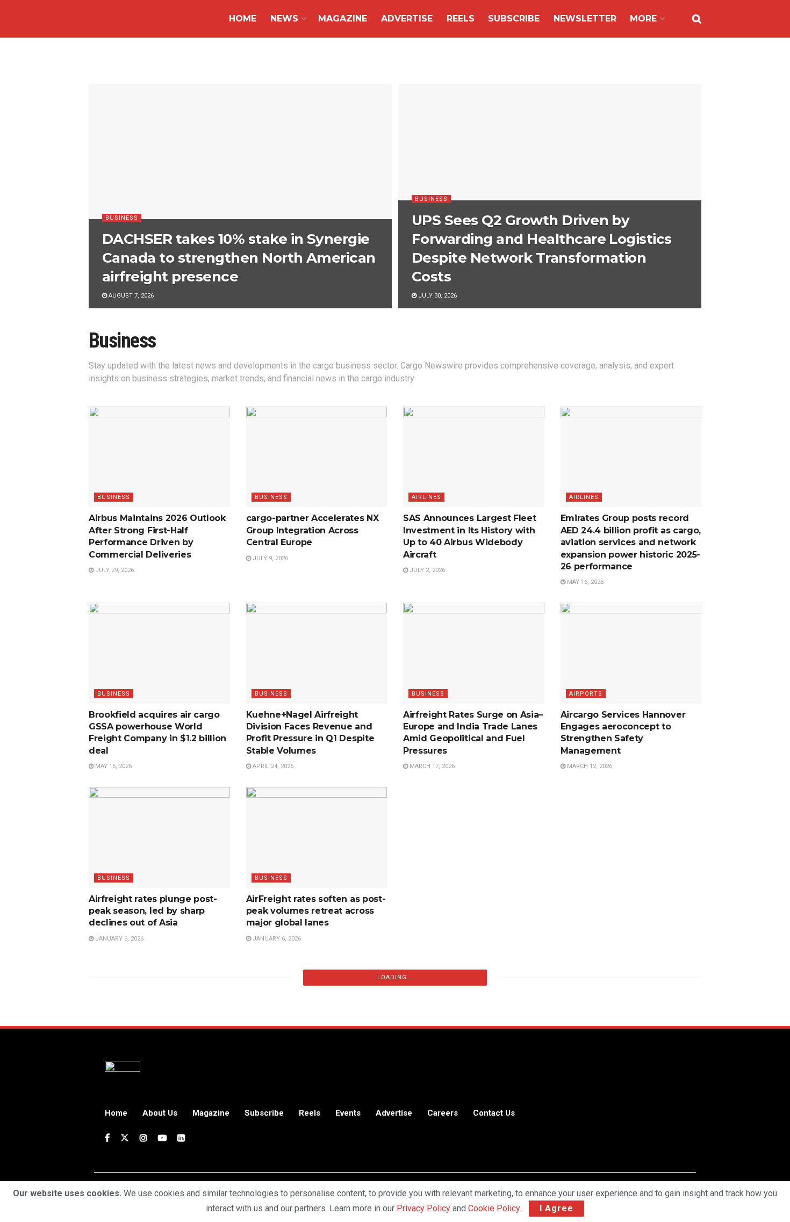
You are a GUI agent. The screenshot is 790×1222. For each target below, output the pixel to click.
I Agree (556, 1208)
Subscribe (514, 18)
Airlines (426, 497)
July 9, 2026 (269, 558)
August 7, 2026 (130, 295)
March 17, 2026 (431, 766)
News (284, 18)
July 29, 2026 (114, 570)
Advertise (407, 18)
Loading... (395, 977)
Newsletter (585, 18)
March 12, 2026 (588, 766)
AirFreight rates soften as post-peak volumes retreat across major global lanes (316, 911)
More (643, 18)
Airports (585, 693)
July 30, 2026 (436, 295)
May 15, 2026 (113, 766)
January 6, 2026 (118, 938)
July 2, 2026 (426, 570)
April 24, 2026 (272, 766)
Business (121, 217)
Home (242, 18)
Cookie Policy (494, 1208)
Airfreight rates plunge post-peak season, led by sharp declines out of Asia (153, 911)
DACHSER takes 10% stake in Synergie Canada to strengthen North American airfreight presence (239, 257)
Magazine (342, 18)
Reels (461, 18)
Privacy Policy (423, 1208)
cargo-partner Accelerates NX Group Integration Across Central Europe (312, 530)
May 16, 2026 (584, 582)
